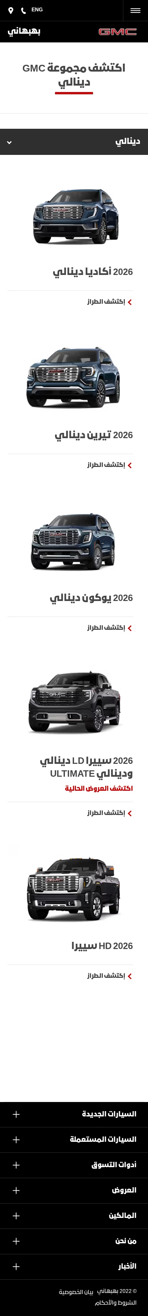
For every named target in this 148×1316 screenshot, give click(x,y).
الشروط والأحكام (116, 1303)
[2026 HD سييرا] (74, 888)
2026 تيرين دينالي (94, 435)
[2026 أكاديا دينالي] (74, 214)
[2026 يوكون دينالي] (74, 540)
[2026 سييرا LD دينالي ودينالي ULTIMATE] (74, 703)
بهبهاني (24, 31)
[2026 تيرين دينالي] (74, 377)
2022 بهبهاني (114, 1291)
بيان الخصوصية (76, 1292)
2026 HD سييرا (102, 946)
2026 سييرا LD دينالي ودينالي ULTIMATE (86, 768)
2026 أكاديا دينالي (93, 272)
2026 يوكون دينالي (91, 598)
